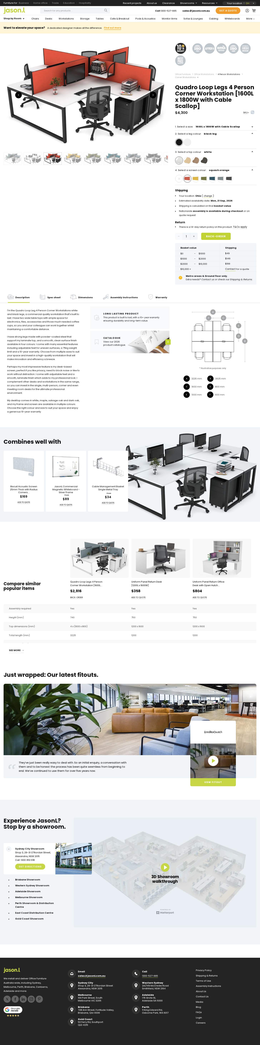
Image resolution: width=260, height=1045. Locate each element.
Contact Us (202, 996)
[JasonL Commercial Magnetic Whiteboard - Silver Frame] (66, 466)
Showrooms (187, 3)
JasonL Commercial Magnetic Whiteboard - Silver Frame (66, 489)
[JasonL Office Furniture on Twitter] (7, 999)
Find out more (112, 27)
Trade (55, 3)
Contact (230, 269)
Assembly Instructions (208, 986)
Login (199, 1017)
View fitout (213, 782)
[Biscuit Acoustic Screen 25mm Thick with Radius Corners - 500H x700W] (24, 466)
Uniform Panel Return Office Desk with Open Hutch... (208, 583)
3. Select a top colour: (193, 152)
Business (24, 3)
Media (199, 1002)
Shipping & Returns (207, 975)
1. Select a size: (207, 126)
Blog (198, 1007)
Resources (208, 3)
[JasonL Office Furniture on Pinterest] (39, 999)
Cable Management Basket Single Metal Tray (108, 488)
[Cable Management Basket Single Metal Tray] (108, 466)
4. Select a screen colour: (202, 170)
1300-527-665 (169, 11)
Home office (40, 3)
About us (152, 3)
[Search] (106, 10)
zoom (86, 94)
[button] (254, 10)
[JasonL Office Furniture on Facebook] (15, 999)
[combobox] (75, 10)
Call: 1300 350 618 (25, 860)
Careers (200, 1022)
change (208, 195)
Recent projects (132, 3)
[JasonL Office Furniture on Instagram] (31, 999)
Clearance (168, 3)
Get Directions (30, 866)
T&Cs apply (240, 227)
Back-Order (216, 236)
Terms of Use (203, 980)
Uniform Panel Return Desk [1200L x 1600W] (146, 583)
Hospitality (85, 3)
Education (69, 3)
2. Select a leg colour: (196, 133)
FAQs (199, 1012)
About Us (201, 991)
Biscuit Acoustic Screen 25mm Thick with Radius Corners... (24, 489)
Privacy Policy (204, 970)
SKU (245, 112)
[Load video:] (213, 761)
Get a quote (228, 10)
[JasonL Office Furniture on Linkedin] (23, 999)
